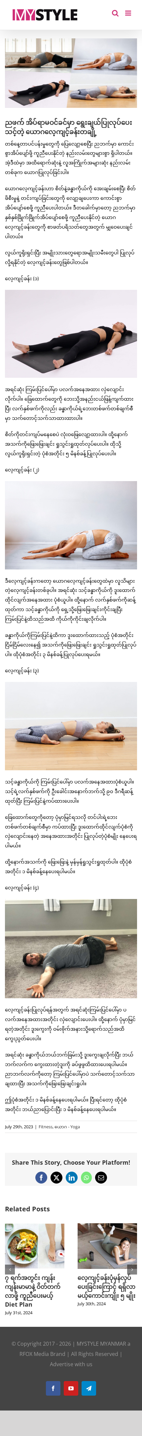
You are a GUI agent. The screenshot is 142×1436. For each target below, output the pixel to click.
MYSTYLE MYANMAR (101, 1343)
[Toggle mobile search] (115, 13)
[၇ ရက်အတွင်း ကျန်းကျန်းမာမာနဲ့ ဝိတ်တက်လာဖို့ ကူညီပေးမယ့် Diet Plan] (34, 1226)
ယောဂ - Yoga (67, 1127)
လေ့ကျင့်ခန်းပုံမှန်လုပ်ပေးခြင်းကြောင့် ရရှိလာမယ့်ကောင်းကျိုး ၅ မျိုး (106, 1286)
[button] (10, 1270)
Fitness (46, 1127)
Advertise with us (71, 1364)
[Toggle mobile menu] (128, 13)
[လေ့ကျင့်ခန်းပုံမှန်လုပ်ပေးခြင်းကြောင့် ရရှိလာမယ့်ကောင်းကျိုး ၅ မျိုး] (107, 1226)
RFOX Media (34, 1354)
